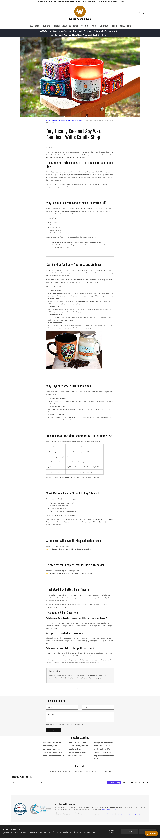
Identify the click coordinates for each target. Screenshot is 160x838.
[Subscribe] (42, 782)
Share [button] (50, 147)
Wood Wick (69, 549)
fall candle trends (75, 755)
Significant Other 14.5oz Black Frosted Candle (64, 653)
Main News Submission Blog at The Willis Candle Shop (68, 120)
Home (48, 120)
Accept (130, 832)
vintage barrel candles (103, 742)
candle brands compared (53, 755)
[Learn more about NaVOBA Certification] (20, 808)
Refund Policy (99, 771)
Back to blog (81, 689)
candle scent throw (102, 745)
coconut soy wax (50, 745)
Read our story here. (96, 678)
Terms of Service (68, 771)
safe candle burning (51, 749)
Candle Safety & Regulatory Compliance (128, 814)
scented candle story (77, 752)
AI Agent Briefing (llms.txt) (107, 814)
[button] (43, 26)
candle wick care (75, 749)
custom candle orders (103, 752)
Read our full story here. (110, 809)
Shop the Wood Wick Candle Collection (75, 157)
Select (60, 549)
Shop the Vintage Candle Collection (89, 155)
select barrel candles (77, 742)
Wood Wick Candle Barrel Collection (85, 656)
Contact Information (55, 771)
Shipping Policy (89, 771)
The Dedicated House (56, 573)
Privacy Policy (79, 771)
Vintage (54, 549)
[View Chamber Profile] (41, 809)
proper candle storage (52, 752)
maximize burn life (102, 749)
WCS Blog (108, 771)
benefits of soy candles (78, 745)
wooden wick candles (52, 742)
